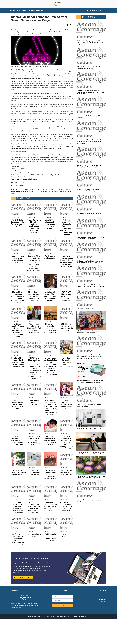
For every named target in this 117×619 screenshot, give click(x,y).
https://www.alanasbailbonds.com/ (28, 179)
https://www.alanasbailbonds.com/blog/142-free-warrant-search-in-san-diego (36, 148)
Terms (75, 616)
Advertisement (101, 599)
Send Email (18, 171)
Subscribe (62, 605)
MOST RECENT (21, 11)
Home (104, 595)
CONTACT (39, 11)
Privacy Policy (83, 616)
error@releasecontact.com (19, 191)
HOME (12, 11)
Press (104, 597)
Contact (103, 601)
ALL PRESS (31, 11)
